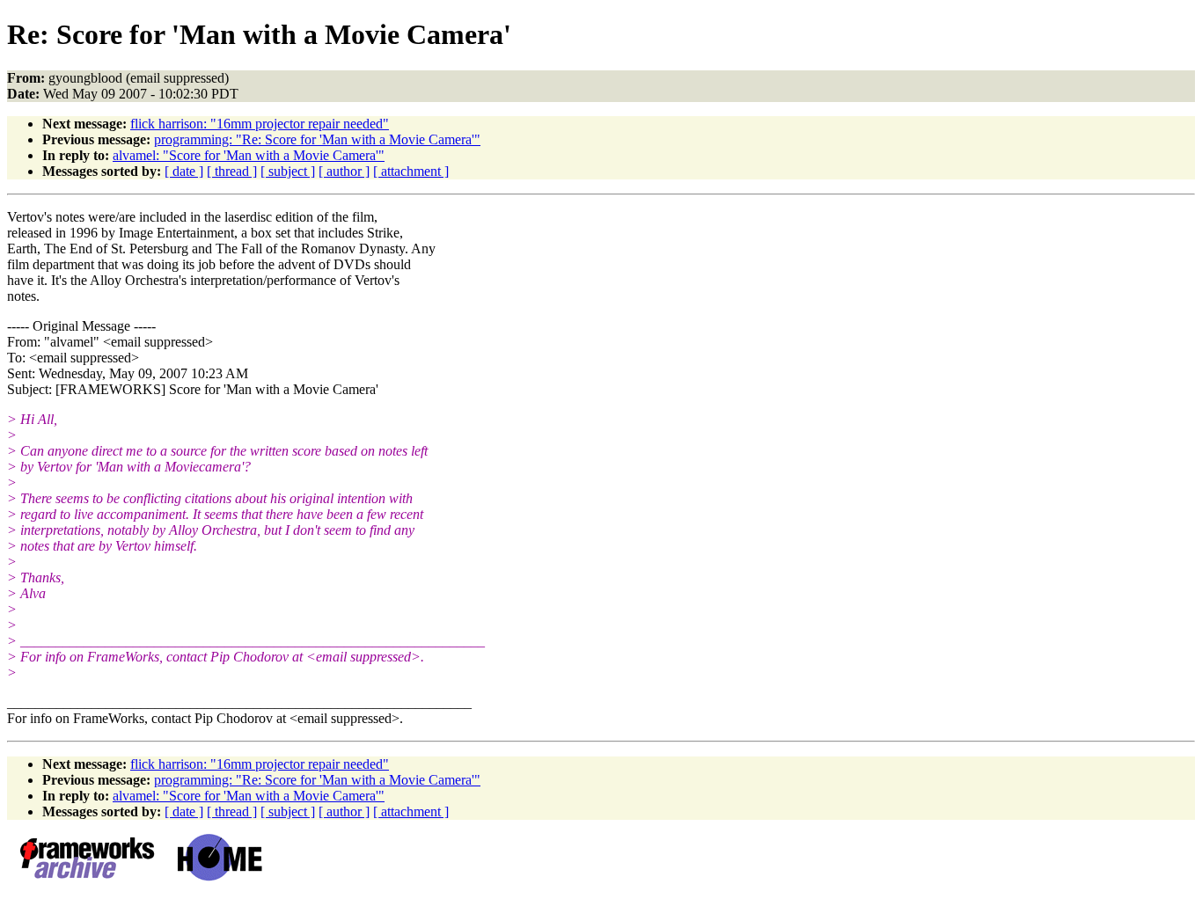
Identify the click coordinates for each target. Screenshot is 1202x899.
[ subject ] (287, 171)
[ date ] (184, 171)
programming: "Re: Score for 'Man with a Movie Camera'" (317, 139)
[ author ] (344, 171)
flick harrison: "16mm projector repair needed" (259, 123)
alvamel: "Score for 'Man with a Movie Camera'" (249, 155)
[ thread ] (232, 171)
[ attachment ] (411, 171)
